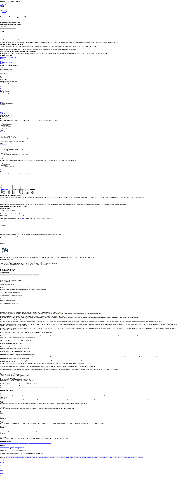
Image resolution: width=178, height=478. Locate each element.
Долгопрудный (33, 457)
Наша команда (4, 11)
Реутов (112, 457)
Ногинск (95, 457)
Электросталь (137, 457)
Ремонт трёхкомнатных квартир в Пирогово (7, 60)
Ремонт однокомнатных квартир (13, 443)
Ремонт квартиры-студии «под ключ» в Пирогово (8, 57)
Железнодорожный (42, 457)
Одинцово (98, 457)
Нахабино (93, 457)
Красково (65, 457)
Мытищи (90, 457)
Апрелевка (12, 457)
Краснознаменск (73, 457)
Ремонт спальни (6, 447)
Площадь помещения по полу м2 (5, 208)
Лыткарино (84, 457)
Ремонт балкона (17, 447)
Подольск (104, 457)
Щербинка (133, 457)
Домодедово (37, 457)
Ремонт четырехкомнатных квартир (45, 443)
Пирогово (101, 457)
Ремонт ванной (12, 447)
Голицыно (23, 457)
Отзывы (3, 9)
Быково (18, 457)
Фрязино (126, 457)
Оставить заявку (3, 131)
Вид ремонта (2, 213)
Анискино (9, 457)
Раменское (109, 457)
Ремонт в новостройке (4, 189)
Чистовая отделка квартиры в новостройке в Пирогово (9, 59)
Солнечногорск (116, 457)
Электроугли (141, 457)
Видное (21, 457)
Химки (128, 457)
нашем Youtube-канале (13, 309)
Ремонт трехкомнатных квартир (34, 443)
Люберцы (87, 457)
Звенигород (49, 457)
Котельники (62, 457)
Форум (3, 13)
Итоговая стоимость (3, 215)
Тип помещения (2, 210)
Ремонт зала (2, 447)
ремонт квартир (12, 450)
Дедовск (26, 457)
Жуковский (46, 457)
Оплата (3, 8)
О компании (4, 10)
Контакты (3, 14)
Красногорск (69, 457)
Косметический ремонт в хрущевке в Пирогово (7, 62)
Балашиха (15, 457)
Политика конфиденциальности (5, 459)
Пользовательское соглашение (15, 459)
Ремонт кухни (22, 447)
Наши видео (4, 12)
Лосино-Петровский (80, 457)
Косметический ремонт (4, 173)
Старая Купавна (120, 457)
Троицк (124, 457)
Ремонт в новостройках (4, 443)
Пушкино (107, 457)
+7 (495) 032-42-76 (3, 4)
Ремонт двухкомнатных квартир (23, 443)
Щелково (130, 457)
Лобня (76, 457)
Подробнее (2, 58)
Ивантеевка (56, 457)
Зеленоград (53, 457)
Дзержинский (29, 457)
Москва (7, 457)
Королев (59, 457)
